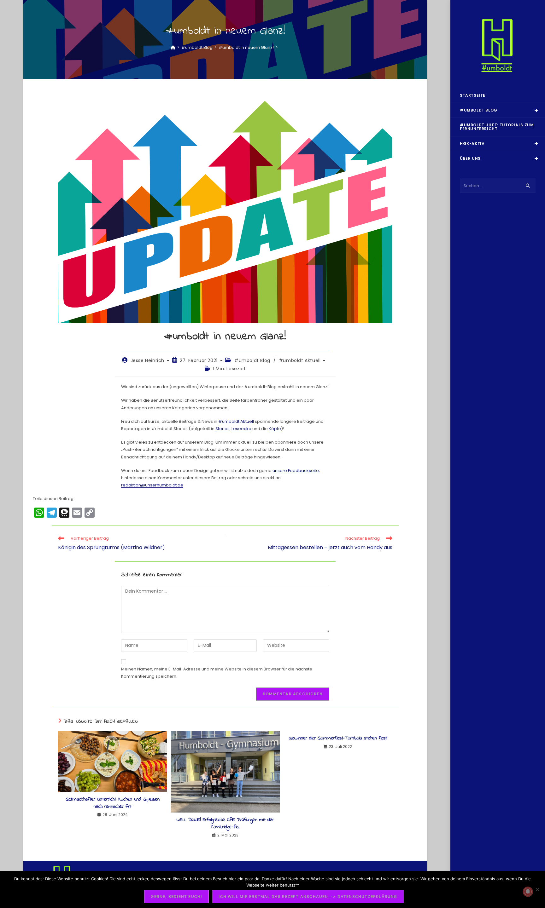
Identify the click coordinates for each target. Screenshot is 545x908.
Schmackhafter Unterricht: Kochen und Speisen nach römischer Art (113, 803)
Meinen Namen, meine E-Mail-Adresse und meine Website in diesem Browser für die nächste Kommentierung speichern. (216, 672)
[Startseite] (173, 47)
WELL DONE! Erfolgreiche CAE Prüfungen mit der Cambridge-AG (225, 823)
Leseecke (241, 429)
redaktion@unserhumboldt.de (152, 485)
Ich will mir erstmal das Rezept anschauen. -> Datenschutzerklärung (308, 896)
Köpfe (275, 429)
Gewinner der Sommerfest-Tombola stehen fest (338, 738)
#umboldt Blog (252, 360)
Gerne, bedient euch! (176, 896)
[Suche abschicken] (528, 185)
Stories (222, 429)
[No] (537, 889)
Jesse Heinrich (147, 360)
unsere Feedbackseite (295, 471)
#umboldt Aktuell (300, 360)
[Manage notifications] (528, 892)
